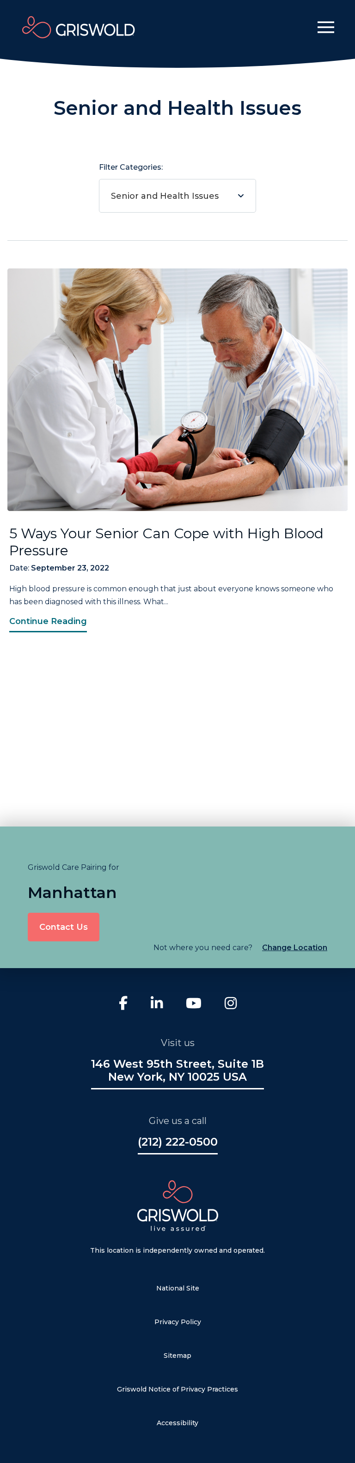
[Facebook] (123, 1004)
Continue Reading (48, 621)
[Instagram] (231, 1004)
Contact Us (63, 927)
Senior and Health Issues (165, 196)
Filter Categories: (159, 182)
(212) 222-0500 (178, 1142)
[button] (326, 27)
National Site (177, 1288)
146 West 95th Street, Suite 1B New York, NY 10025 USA (177, 1070)
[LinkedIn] (157, 1004)
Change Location (294, 947)
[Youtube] (194, 1004)
